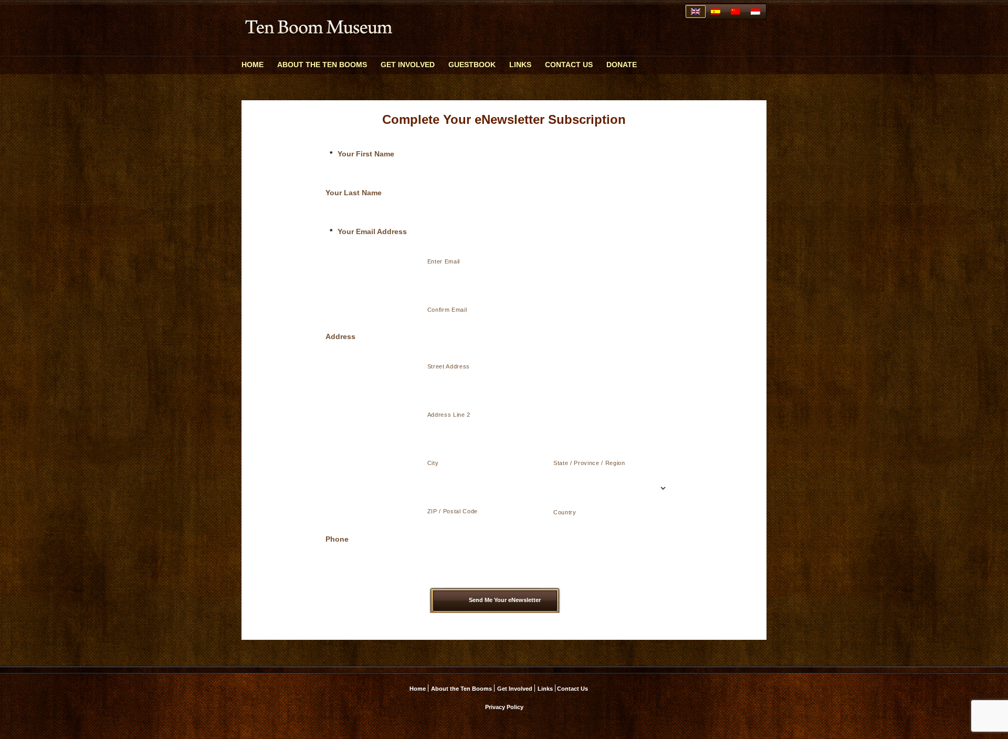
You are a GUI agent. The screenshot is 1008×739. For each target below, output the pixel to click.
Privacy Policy (504, 707)
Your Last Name (354, 192)
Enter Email (443, 261)
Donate (621, 64)
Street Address (448, 366)
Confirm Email (447, 310)
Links (520, 64)
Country (564, 512)
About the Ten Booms (322, 64)
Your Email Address (368, 231)
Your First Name (362, 154)
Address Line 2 (448, 414)
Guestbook (472, 64)
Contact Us (569, 64)
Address (340, 336)
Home (253, 64)
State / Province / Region (589, 463)
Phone (337, 539)
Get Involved (408, 64)
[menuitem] (696, 11)
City (433, 463)
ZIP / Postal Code (452, 511)
